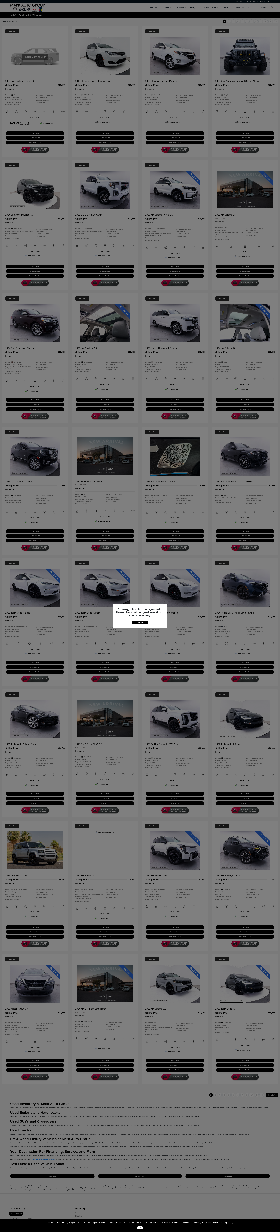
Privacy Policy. (227, 1222)
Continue (140, 622)
